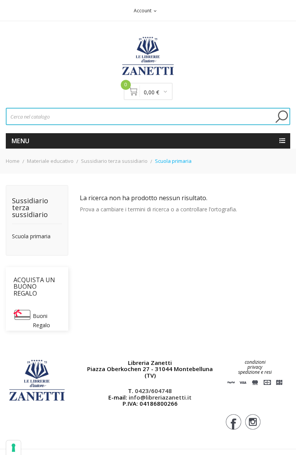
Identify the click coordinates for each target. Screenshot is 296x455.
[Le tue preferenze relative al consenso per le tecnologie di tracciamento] (13, 447)
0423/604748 (153, 391)
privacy (254, 367)
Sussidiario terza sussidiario (30, 208)
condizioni (255, 362)
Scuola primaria (31, 236)
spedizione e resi (255, 372)
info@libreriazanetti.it (160, 397)
